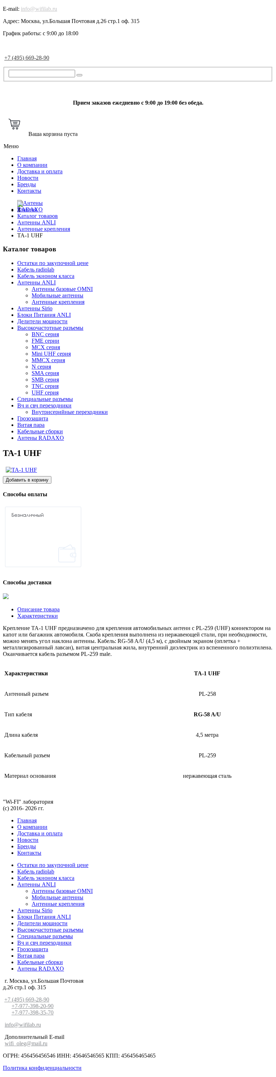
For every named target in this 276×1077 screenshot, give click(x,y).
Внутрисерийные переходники (70, 412)
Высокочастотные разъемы (50, 328)
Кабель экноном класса (45, 276)
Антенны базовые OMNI (62, 289)
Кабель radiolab (35, 269)
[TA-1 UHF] (21, 470)
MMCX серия (48, 360)
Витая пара (31, 425)
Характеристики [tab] (37, 616)
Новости (27, 178)
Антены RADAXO (40, 438)
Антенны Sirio (34, 308)
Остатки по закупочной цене (52, 263)
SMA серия (45, 373)
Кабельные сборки (40, 431)
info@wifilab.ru (39, 9)
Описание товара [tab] (38, 609)
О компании (32, 165)
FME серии (45, 341)
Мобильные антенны (57, 295)
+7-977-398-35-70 (33, 1012)
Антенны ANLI (36, 282)
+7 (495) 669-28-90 (26, 58)
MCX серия (46, 347)
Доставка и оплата (40, 171)
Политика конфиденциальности (42, 1068)
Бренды (26, 184)
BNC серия (45, 334)
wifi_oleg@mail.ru (26, 1043)
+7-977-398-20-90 (33, 1006)
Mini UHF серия (51, 354)
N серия (41, 367)
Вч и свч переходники (44, 405)
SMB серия (45, 380)
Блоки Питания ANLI (44, 315)
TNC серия (45, 386)
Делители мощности (42, 321)
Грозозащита (32, 418)
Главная (27, 158)
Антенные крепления (58, 302)
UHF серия (45, 392)
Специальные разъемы (45, 399)
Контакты (29, 191)
